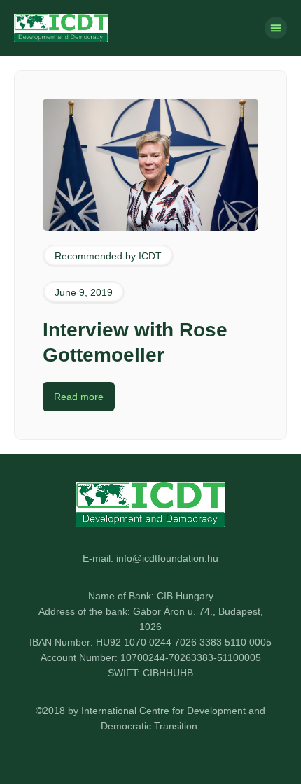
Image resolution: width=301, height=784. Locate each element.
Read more (79, 396)
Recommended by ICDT (108, 256)
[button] (276, 28)
